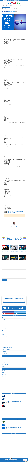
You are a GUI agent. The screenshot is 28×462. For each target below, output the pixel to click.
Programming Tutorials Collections (7, 386)
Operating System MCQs (5, 319)
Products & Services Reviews (6, 382)
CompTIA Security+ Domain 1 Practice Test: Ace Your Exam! (22, 251)
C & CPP (3, 219)
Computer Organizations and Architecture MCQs (7, 345)
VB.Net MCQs (3, 332)
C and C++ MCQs (4, 328)
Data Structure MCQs (4, 321)
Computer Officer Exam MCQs (5, 353)
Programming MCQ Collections (6, 384)
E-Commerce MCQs (4, 351)
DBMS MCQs (3, 323)
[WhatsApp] (1, 51)
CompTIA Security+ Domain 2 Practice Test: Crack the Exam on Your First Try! (14, 252)
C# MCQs (3, 334)
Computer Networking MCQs (5, 336)
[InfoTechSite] (14, 3)
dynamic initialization (7, 175)
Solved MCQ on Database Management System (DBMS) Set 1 (13, 427)
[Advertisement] (14, 290)
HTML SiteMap (12, 459)
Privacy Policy (8, 459)
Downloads (4, 376)
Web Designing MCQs (4, 338)
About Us (5, 459)
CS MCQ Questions (5, 370)
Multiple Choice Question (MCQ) (9, 219)
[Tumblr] (1, 43)
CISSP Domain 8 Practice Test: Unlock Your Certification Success (5, 262)
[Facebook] (1, 34)
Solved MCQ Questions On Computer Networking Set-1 (18, 239)
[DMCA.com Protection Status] (10, 458)
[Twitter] (1, 36)
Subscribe (14, 302)
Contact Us (15, 459)
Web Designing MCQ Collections (7, 388)
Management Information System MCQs (7, 347)
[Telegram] (1, 49)
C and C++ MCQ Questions (11, 212)
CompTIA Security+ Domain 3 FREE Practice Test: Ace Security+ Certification (14, 0)
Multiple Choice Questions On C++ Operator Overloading (15, 211)
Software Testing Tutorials (5, 364)
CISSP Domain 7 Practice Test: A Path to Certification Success (14, 262)
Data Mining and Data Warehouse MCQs (6, 349)
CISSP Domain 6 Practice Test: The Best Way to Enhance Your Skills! (22, 262)
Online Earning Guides (5, 380)
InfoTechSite (20, 228)
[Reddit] (1, 45)
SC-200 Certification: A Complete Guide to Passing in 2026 (13, 401)
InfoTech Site (9, 460)
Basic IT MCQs (3, 317)
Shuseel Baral (14, 226)
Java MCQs (3, 330)
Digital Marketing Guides (5, 374)
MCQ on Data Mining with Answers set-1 (11, 420)
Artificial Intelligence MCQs (5, 340)
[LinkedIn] (1, 41)
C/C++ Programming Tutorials (5, 362)
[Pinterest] (1, 38)
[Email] (1, 39)
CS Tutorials (4, 372)
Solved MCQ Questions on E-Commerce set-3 (11, 430)
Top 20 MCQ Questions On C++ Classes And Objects (12, 106)
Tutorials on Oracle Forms (5, 366)
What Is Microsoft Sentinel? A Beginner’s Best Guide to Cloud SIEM (14, 398)
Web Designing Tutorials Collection (7, 390)
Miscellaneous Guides (5, 378)
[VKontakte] (1, 47)
